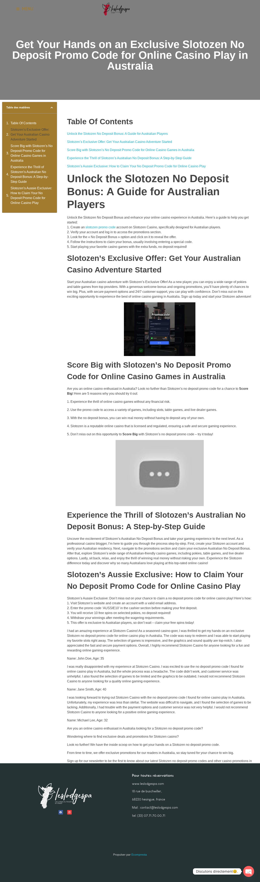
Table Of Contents (23, 123)
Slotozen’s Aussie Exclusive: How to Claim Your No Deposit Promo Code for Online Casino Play (31, 195)
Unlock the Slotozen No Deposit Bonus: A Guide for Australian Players (117, 133)
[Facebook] (60, 812)
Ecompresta (139, 854)
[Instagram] (69, 812)
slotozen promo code (101, 227)
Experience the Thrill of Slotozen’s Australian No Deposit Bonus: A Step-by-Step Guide (29, 174)
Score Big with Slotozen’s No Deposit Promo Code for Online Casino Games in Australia (32, 153)
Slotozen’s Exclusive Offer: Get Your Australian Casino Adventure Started (30, 134)
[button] (52, 107)
